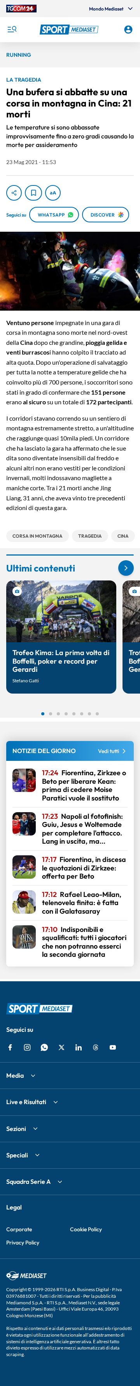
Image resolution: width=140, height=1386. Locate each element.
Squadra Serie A (28, 1181)
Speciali (17, 1155)
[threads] (96, 1047)
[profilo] (128, 29)
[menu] (11, 29)
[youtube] (113, 1047)
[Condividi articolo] (14, 193)
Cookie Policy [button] (86, 1229)
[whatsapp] (44, 1047)
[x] (61, 1047)
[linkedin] (78, 1047)
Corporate (19, 1229)
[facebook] (10, 1047)
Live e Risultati (26, 1102)
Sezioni (16, 1129)
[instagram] (27, 1047)
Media (15, 1075)
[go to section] (126, 568)
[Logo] (70, 29)
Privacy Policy (22, 1242)
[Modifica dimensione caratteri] (53, 193)
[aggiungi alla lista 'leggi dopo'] (33, 193)
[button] (70, 29)
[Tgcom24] (21, 8)
